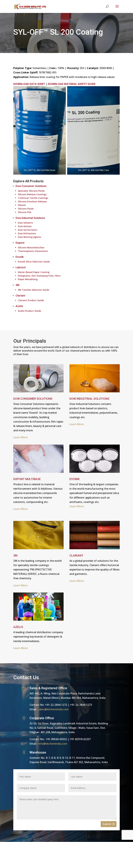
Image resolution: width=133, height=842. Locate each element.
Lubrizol (20, 267)
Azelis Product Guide (29, 310)
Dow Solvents (25, 222)
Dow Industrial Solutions (30, 218)
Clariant (20, 295)
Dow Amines (25, 226)
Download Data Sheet (29, 84)
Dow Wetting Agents (29, 236)
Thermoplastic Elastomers (33, 251)
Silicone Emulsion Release (32, 201)
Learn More (76, 424)
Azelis (19, 306)
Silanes (22, 205)
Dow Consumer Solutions (31, 186)
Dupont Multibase (27, 479)
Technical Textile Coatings (33, 197)
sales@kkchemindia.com (53, 709)
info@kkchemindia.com (52, 743)
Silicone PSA (24, 212)
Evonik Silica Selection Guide (34, 261)
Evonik (20, 256)
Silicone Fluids (26, 208)
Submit (107, 824)
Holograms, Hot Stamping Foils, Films (39, 275)
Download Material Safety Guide (71, 84)
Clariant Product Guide (31, 300)
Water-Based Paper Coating (33, 272)
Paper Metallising (28, 279)
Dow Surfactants (27, 229)
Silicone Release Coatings (32, 194)
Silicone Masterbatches (31, 247)
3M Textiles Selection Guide (33, 289)
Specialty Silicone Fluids (31, 190)
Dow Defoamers (27, 233)
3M (17, 285)
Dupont (20, 242)
